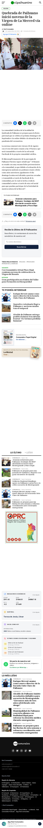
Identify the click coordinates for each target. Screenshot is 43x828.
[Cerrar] (39, 823)
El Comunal (5, 793)
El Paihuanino (14, 795)
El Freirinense (24, 787)
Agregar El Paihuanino (10, 34)
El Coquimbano (25, 793)
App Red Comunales (22, 811)
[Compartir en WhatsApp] (25, 123)
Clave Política (23, 809)
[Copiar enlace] (34, 123)
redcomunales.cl (7, 764)
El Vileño (15, 801)
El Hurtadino (34, 795)
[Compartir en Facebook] (15, 123)
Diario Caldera (26, 783)
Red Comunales (9, 29)
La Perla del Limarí (17, 797)
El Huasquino (14, 787)
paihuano (31, 262)
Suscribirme (21, 247)
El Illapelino (24, 799)
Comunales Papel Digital (9, 809)
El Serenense (14, 793)
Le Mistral (32, 809)
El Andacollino (24, 795)
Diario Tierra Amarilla (15, 785)
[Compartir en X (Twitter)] (20, 123)
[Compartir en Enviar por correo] (30, 123)
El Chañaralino (15, 783)
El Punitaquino (29, 797)
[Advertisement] (21, 94)
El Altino (26, 785)
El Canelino (15, 799)
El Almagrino (6, 783)
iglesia (22, 262)
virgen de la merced (10, 263)
